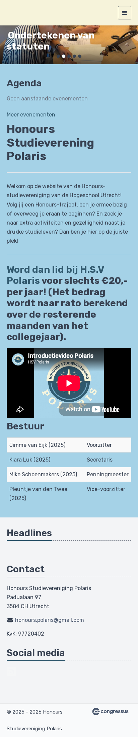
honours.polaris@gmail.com (49, 620)
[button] (10, 44)
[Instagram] (11, 671)
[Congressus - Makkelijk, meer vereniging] (110, 711)
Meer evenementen (31, 114)
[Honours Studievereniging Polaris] (15, 12)
